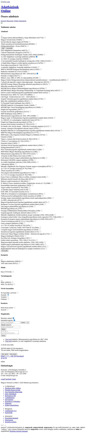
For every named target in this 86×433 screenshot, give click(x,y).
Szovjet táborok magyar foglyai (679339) (15, 42)
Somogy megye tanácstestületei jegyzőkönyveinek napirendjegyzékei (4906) (26, 198)
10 (2, 358)
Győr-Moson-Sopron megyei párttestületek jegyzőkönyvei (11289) (23, 158)
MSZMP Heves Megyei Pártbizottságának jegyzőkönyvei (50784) (23, 88)
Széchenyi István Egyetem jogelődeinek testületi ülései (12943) (22, 145)
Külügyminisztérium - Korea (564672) (14, 46)
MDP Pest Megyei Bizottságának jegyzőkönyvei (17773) (20, 133)
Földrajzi (4, 299)
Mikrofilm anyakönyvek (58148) (12, 86)
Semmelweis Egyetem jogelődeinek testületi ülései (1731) (20, 232)
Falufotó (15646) (6, 137)
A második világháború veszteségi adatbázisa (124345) (19, 67)
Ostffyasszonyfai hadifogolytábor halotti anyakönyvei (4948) (21, 196)
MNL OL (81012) (7, 284)
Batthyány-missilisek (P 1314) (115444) (14, 71)
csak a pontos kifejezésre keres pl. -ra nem (22, 429)
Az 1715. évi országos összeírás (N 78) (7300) (16, 175)
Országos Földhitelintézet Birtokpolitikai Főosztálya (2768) (20, 211)
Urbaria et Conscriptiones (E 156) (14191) (15, 141)
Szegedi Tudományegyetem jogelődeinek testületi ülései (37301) (22, 99)
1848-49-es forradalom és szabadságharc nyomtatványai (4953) (22, 194)
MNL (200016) (6, 282)
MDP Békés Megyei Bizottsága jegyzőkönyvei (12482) (19, 152)
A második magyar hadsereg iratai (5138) (15, 190)
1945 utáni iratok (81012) (9, 263)
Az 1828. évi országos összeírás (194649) (15, 59)
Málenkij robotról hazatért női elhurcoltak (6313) (17, 179)
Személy (4, 295)
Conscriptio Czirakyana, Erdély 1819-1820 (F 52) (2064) (20, 227)
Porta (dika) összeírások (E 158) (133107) (15, 65)
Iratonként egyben (7, 320)
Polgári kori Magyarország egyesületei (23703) (16, 122)
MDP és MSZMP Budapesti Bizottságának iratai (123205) (20, 69)
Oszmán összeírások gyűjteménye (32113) (15, 111)
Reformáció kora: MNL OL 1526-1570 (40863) (17, 95)
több (3, 48)
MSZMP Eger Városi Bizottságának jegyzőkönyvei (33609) (21, 107)
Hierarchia (10, 21)
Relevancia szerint (7, 308)
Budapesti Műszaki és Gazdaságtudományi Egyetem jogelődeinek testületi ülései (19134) (30, 130)
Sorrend (4, 310)
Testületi (4, 297)
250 (15, 356)
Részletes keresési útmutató (19, 431)
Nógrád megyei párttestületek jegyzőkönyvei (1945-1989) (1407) (22, 244)
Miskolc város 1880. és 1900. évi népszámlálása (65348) (20, 78)
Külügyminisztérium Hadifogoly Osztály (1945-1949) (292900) (22, 55)
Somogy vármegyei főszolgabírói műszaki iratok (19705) (20, 128)
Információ (22, 21)
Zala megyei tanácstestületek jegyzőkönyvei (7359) (18, 173)
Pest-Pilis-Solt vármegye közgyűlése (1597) (15, 238)
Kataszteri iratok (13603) (9, 143)
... (9, 356)
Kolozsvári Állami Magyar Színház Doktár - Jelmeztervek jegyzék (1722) (25, 234)
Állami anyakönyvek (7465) (10, 171)
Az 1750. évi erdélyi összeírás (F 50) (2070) (15, 225)
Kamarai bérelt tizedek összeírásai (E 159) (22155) (18, 124)
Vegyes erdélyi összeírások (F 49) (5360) (14, 187)
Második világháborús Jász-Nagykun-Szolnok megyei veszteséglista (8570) (26, 166)
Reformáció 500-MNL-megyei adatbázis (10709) (17, 160)
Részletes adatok (6, 318)
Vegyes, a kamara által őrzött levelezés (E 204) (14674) (19, 139)
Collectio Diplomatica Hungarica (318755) (15, 52)
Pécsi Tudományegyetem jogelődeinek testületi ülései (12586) (21, 149)
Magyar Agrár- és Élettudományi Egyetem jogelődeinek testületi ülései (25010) (27, 118)
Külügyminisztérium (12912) (10, 147)
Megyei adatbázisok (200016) (11, 261)
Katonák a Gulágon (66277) (10, 76)
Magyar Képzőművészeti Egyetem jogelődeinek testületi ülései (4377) (24, 202)
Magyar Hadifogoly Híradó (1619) (12, 236)
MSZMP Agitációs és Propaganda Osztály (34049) (18, 105)
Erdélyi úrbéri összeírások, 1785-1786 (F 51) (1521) (18, 240)
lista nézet (13, 354)
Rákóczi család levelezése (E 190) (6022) (15, 181)
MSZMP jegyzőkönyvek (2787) (11, 208)
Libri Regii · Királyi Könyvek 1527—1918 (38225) (18, 97)
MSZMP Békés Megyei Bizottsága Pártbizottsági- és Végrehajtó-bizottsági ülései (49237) (30, 90)
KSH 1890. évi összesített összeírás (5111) (15, 192)
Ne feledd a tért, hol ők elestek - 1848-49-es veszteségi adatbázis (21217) (25, 126)
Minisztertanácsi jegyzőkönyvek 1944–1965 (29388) (18, 116)
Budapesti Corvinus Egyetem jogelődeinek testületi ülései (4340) (22, 204)
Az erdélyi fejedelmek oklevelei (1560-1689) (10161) (19, 162)
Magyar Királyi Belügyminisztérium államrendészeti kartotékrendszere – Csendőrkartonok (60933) (34, 80)
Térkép (16, 21)
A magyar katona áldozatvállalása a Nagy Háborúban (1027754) (22, 38)
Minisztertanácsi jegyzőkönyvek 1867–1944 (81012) (18, 74)
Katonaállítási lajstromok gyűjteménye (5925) (16, 185)
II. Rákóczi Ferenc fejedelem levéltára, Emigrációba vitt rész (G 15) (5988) (26, 183)
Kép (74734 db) (6, 272)
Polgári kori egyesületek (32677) (12, 109)
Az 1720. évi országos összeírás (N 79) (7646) (16, 168)
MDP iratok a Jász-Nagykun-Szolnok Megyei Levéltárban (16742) (23, 135)
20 (4, 358)
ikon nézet (5, 354)
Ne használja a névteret (9, 293)
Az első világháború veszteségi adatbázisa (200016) (18, 57)
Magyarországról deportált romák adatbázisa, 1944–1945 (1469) (22, 242)
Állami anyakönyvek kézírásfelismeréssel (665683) (18, 44)
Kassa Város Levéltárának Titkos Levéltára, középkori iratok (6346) (23, 177)
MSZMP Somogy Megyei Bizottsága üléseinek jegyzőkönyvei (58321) (24, 84)
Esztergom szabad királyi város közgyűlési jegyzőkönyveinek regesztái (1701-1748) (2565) (31, 217)
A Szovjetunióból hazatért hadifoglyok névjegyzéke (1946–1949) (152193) (26, 61)
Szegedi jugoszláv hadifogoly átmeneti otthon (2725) (18, 213)
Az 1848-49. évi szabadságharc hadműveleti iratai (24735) (20, 120)
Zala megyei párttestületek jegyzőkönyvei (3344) (17, 206)
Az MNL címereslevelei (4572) (11, 200)
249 (12, 356)
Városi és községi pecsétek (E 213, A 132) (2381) (17, 221)
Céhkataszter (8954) (8, 164)
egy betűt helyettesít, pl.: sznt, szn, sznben (68, 427)
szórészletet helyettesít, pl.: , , (26, 427)
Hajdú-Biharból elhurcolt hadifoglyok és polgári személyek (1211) (23, 249)
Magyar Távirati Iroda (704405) (11, 40)
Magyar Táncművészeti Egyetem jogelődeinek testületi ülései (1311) (23, 246)
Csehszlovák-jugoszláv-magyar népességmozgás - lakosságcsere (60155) (25, 82)
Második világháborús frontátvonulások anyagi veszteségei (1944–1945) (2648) (27, 215)
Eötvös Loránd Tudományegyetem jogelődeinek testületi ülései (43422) (24, 93)
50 (6, 358)
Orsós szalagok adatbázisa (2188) (12, 223)
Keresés (3, 21)
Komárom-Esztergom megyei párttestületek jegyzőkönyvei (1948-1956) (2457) (27, 219)
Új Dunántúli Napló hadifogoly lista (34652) (16, 103)
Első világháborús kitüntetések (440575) (14, 50)
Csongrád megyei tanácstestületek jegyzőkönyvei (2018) (20, 230)
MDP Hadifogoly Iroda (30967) (11, 114)
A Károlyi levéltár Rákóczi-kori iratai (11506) (16, 156)
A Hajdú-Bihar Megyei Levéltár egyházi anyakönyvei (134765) (22, 63)
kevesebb (9, 48)
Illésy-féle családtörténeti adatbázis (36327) (15, 101)
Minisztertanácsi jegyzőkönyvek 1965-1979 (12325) (18, 154)
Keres (23, 322)
